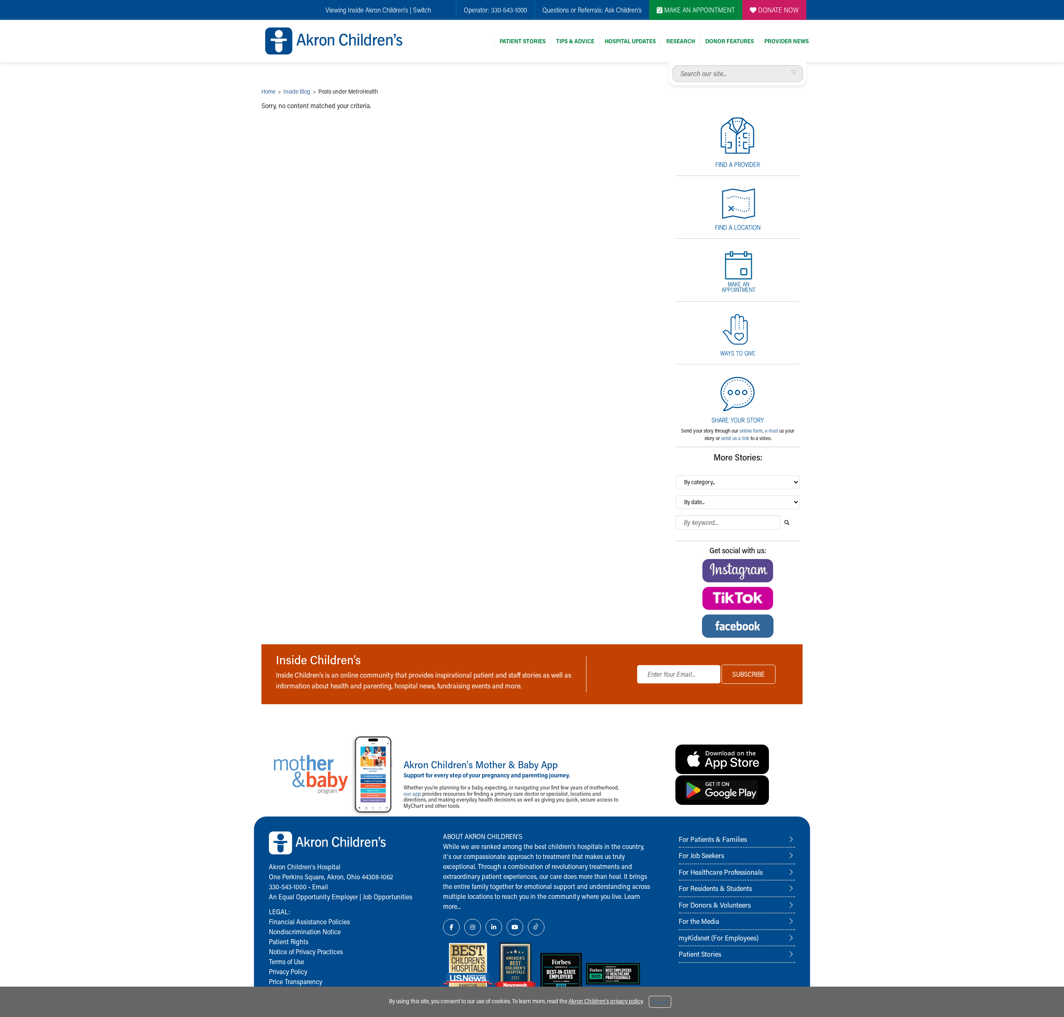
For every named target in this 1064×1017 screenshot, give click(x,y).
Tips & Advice (575, 41)
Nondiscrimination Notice (305, 931)
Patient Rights (288, 941)
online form (751, 430)
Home (268, 91)
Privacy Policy (288, 971)
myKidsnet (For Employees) (719, 937)
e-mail (771, 430)
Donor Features (729, 41)
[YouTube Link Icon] (515, 927)
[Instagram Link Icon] (472, 927)
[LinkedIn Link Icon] (493, 927)
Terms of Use (286, 961)
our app (412, 793)
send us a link (735, 438)
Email (320, 886)
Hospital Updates (630, 41)
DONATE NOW (777, 9)
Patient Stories (523, 41)
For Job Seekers (701, 855)
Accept (660, 1002)
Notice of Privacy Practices (306, 951)
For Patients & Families (713, 839)
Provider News (786, 41)
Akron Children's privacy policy (606, 1001)
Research (680, 41)
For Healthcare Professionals (721, 871)
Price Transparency (295, 981)
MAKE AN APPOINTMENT (699, 9)
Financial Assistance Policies (309, 921)
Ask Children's (623, 9)
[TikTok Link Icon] (536, 927)
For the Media (699, 920)
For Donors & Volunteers (715, 904)
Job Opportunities (387, 896)
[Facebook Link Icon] (451, 927)
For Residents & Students (715, 888)
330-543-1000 (509, 9)
